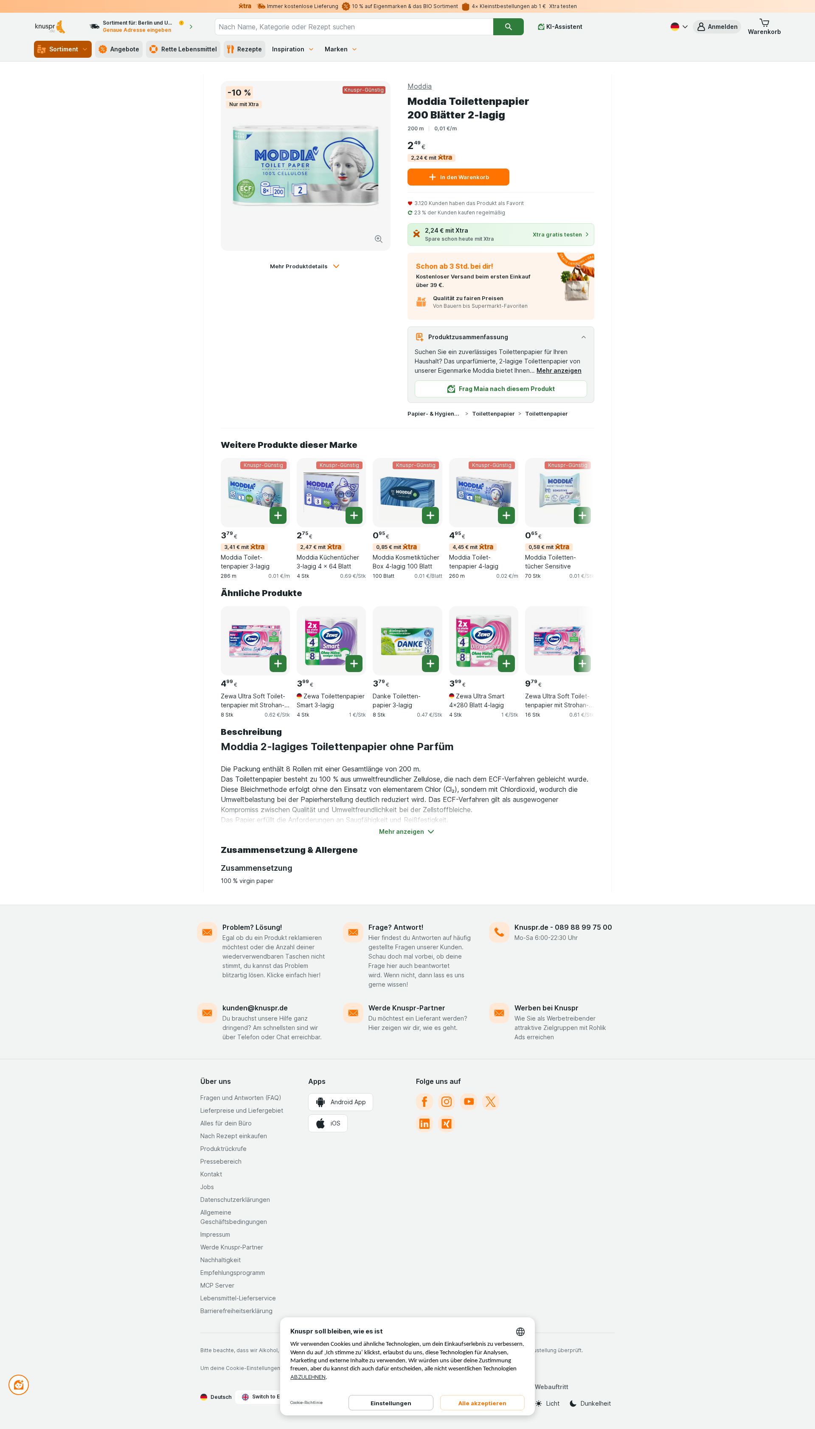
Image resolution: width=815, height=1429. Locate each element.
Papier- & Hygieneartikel (435, 413)
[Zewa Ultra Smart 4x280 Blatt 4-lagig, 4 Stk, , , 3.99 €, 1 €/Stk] (483, 640)
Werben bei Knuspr (546, 1008)
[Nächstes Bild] (577, 492)
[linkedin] (424, 1123)
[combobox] (354, 26)
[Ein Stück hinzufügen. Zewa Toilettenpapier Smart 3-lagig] (354, 663)
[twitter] (490, 1101)
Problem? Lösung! (252, 927)
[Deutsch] (678, 26)
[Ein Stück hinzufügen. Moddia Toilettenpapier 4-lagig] (506, 515)
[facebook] (424, 1101)
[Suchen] (508, 26)
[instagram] (446, 1101)
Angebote (124, 49)
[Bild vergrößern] (378, 239)
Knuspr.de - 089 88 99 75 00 (563, 927)
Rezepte (249, 49)
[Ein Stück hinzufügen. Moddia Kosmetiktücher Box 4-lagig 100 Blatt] (430, 515)
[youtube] (468, 1101)
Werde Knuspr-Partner (406, 1008)
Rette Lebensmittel (189, 49)
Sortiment (63, 49)
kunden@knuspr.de (255, 1008)
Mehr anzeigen (559, 370)
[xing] (446, 1123)
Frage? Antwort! (396, 927)
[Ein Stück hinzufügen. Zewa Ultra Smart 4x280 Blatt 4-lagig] (506, 663)
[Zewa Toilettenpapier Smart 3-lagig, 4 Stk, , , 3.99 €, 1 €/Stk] (331, 640)
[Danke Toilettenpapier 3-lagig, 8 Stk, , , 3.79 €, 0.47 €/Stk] (407, 640)
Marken (336, 49)
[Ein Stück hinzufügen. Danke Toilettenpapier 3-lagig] (430, 663)
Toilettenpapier (493, 413)
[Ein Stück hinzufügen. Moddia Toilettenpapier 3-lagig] (278, 515)
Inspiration (288, 49)
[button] (717, 27)
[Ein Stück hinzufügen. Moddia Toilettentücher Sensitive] (582, 515)
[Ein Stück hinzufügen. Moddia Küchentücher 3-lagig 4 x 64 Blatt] (354, 515)
